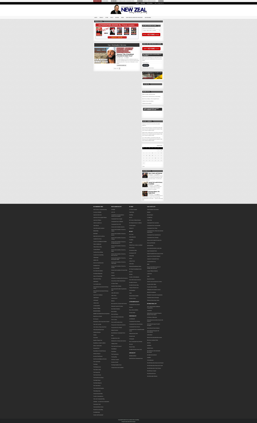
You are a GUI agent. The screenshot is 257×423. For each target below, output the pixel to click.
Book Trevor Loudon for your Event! (134, 17)
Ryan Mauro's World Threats (99, 350)
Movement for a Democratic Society (119, 303)
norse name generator (147, 127)
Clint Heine (131, 212)
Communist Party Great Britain (135, 324)
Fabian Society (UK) (133, 333)
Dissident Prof (96, 265)
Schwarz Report (96, 353)
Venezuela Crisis (97, 404)
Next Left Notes (114, 314)
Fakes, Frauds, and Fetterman (148, 94)
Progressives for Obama (116, 327)
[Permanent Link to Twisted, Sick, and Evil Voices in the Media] (145, 184)
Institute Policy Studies (116, 286)
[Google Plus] (158, 3)
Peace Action (114, 319)
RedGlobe (149, 345)
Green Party (132, 247)
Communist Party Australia (153, 222)
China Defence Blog (97, 246)
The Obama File (96, 372)
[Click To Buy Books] (117, 38)
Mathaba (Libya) (132, 355)
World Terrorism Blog (98, 409)
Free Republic (96, 268)
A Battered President (146, 103)
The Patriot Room (97, 374)
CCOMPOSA (149, 217)
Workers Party (132, 298)
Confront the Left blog (98, 252)
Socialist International (152, 354)
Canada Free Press (97, 238)
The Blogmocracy (97, 366)
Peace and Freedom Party (116, 322)
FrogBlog (131, 239)
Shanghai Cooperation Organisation (154, 294)
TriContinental (150, 360)
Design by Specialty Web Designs (128, 421)
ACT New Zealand (133, 209)
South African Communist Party (136, 358)
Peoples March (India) (152, 286)
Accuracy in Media (97, 212)
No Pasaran (95, 318)
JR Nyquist (95, 300)
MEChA (113, 300)
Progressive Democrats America (118, 324)
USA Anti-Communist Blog (99, 398)
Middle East (120, 49)
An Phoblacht (132, 318)
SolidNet (149, 357)
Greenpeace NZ (132, 253)
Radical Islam (129, 49)
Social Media (150, 3)
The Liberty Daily (97, 369)
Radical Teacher (114, 330)
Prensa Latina (132, 312)
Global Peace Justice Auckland (135, 245)
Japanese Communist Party (153, 258)
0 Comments (157, 174)
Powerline (95, 337)
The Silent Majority (97, 382)
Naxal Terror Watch (97, 316)
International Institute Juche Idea (154, 248)
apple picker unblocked (147, 132)
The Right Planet (96, 380)
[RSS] (161, 3)
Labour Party (132, 261)
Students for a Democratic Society (118, 340)
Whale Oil (131, 228)
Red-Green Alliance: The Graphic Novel (150, 98)
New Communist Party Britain (135, 341)
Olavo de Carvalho (97, 324)
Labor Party (113, 295)
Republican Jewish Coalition (99, 342)
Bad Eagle (95, 233)
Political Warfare (97, 332)
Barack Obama (129, 48)
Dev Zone (131, 234)
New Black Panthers (115, 308)
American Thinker (97, 220)
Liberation (131, 263)
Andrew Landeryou (97, 222)
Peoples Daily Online (151, 284)
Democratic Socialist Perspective (154, 240)
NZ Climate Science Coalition (135, 222)
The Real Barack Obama (98, 377)
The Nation (113, 351)
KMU (148, 264)
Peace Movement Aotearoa (135, 279)
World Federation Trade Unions (154, 368)
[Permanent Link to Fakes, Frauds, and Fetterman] (145, 175)
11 (146, 155)
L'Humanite (131, 338)
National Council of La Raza (117, 306)
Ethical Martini (132, 237)
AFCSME (113, 209)
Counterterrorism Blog (98, 254)
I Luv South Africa (97, 284)
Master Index (148, 17)
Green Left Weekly (151, 242)
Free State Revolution (98, 270)
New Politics (114, 311)
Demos (112, 272)
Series (122, 17)
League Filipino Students (152, 270)
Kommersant (132, 336)
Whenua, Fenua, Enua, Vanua (153, 300)
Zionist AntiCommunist (98, 414)
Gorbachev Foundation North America (119, 278)
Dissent (113, 275)
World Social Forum (151, 373)
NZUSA (130, 274)
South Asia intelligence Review (100, 358)
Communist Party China (152, 228)
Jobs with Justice (115, 292)
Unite (130, 293)
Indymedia (131, 255)
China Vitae (149, 220)
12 (149, 155)
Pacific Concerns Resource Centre (154, 281)
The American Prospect (116, 346)
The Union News (97, 385)
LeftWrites (149, 273)
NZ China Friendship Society (135, 269)
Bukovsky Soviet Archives (99, 236)
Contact (101, 17)
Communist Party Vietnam (152, 237)
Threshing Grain (96, 390)
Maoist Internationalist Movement (154, 337)
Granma (131, 307)
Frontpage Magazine (97, 273)
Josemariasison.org (151, 261)
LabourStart (149, 334)
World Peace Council (151, 370)
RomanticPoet (96, 348)
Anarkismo (149, 310)
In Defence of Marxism (152, 317)
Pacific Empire (132, 225)
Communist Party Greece (134, 326)
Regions (117, 17)
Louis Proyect (114, 298)
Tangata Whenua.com (133, 287)
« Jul (143, 166)
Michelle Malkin (96, 310)
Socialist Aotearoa (133, 282)
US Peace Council (115, 359)
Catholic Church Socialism (147, 101)
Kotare (130, 258)
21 (155, 158)
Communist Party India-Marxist (154, 234)
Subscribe (143, 3)
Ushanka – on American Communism (101, 401)
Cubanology (95, 257)
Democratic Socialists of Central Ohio (119, 270)
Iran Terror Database (98, 294)
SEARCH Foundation (151, 292)
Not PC (130, 217)
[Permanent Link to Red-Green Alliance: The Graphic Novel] (145, 193)
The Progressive (115, 354)
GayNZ (130, 242)
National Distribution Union (135, 266)
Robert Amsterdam (97, 345)
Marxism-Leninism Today (152, 340)
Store (106, 17)
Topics (111, 17)
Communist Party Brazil (134, 304)
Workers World (114, 362)
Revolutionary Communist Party (118, 332)
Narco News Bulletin (133, 309)
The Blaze (95, 364)
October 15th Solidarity (134, 277)
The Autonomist (96, 361)
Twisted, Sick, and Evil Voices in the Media (151, 96)
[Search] (163, 3)
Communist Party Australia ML (153, 225)
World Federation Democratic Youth (155, 365)
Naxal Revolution (150, 278)
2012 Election (121, 48)
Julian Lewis (96, 302)
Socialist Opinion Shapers (124, 52)
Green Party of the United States (118, 280)
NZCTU (131, 271)
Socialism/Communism (123, 50)
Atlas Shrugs (96, 225)
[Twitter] (155, 3)
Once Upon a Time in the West (99, 326)
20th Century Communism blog (100, 209)
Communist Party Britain (134, 321)
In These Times (114, 283)
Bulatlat (148, 212)
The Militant (114, 348)
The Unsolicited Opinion (98, 388)
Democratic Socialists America (117, 226)
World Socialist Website (152, 376)
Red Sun (149, 342)
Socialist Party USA (115, 338)
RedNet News (150, 348)
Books (137, 3)
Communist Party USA (116, 224)
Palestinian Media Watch (98, 329)
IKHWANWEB (150, 245)
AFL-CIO (113, 212)
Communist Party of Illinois (117, 221)
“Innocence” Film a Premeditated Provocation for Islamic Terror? (125, 55)
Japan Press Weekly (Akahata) (153, 256)
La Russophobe (96, 305)
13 (152, 155)
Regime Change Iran (97, 340)
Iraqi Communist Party (152, 250)
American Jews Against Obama (100, 217)
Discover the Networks (98, 262)
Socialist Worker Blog (134, 285)
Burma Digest (150, 214)
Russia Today (132, 346)
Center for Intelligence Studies (100, 241)
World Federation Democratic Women (155, 362)
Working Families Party (116, 364)
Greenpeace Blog (133, 250)
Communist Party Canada (116, 218)
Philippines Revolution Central (153, 289)
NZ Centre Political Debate (135, 220)
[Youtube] (159, 3)
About (95, 17)
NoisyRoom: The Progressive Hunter (101, 321)
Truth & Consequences (98, 396)
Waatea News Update (133, 295)
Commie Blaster (96, 249)
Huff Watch (95, 281)
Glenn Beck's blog (97, 278)
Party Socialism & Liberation (117, 316)
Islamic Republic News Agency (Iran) (155, 253)
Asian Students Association (153, 209)
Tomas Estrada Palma (98, 393)
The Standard (132, 290)
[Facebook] (156, 3)
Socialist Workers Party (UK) (135, 349)
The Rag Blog (114, 356)
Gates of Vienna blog (97, 276)
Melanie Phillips (96, 308)
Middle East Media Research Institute (101, 313)
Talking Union (114, 343)
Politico (95, 334)
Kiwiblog (131, 214)
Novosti (131, 344)
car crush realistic (146, 137)
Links (148, 276)
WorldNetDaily (96, 412)
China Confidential (97, 244)
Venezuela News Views (98, 406)
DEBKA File (95, 260)
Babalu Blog (95, 230)
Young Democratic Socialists (117, 367)
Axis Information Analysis (98, 228)
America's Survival (97, 214)
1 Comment (127, 57)
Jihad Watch (96, 297)
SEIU (112, 335)
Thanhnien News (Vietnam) (153, 297)
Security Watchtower (98, 356)
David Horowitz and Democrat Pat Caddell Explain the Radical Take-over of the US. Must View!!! (152, 129)
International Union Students (153, 328)
